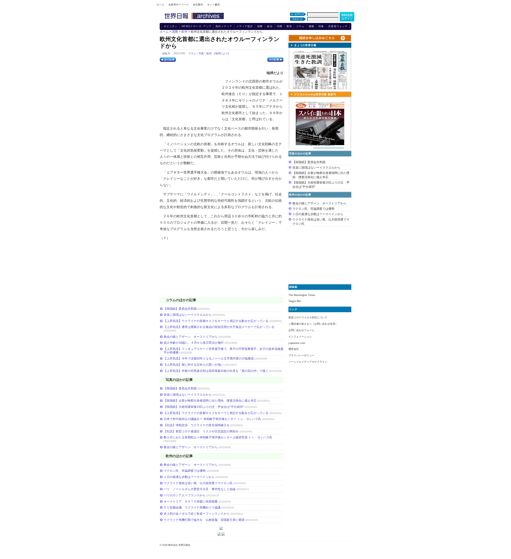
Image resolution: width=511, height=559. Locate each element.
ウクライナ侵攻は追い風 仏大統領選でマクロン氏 (198, 483)
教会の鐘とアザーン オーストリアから (191, 336)
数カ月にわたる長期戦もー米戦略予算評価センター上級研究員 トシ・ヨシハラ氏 (218, 437)
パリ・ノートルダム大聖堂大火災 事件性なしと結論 (200, 489)
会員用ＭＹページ (178, 4)
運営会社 (293, 349)
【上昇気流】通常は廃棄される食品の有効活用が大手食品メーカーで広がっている (219, 327)
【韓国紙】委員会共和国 (180, 308)
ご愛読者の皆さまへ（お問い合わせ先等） (313, 323)
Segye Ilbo (294, 301)
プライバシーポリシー (301, 355)
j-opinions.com (296, 343)
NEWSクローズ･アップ (196, 26)
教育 (289, 26)
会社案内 (198, 4)
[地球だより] (221, 53)
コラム (300, 26)
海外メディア (223, 26)
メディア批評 (244, 26)
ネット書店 (213, 4)
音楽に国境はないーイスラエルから (188, 314)
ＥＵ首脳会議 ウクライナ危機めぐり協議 (192, 507)
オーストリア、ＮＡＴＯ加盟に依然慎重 (191, 501)
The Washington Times (301, 295)
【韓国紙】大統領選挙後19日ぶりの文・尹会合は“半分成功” (204, 406)
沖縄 (279, 26)
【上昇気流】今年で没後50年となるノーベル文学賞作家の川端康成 (209, 358)
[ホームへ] (195, 19)
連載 (311, 26)
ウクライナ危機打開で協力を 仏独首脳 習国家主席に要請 (204, 519)
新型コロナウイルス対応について (307, 317)
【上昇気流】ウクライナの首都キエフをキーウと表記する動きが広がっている (216, 321)
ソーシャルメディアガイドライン (307, 361)
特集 (321, 26)
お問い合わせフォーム (301, 330)
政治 (269, 26)
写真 (201, 53)
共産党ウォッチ (338, 26)
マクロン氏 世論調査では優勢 (185, 470)
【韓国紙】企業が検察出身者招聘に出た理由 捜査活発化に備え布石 (210, 400)
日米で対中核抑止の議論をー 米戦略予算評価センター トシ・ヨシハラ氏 (212, 419)
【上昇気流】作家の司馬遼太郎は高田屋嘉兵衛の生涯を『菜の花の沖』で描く (216, 370)
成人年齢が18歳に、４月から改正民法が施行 (194, 342)
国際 (260, 26)
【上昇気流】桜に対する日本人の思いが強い (194, 364)
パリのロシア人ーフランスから (185, 495)
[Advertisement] (190, 93)
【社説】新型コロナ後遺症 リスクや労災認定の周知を (201, 431)
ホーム (160, 4)
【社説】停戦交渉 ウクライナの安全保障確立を (197, 425)
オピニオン (171, 26)
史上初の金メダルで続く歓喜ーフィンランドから (197, 513)
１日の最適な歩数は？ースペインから (189, 477)
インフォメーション (300, 336)
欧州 (209, 53)
